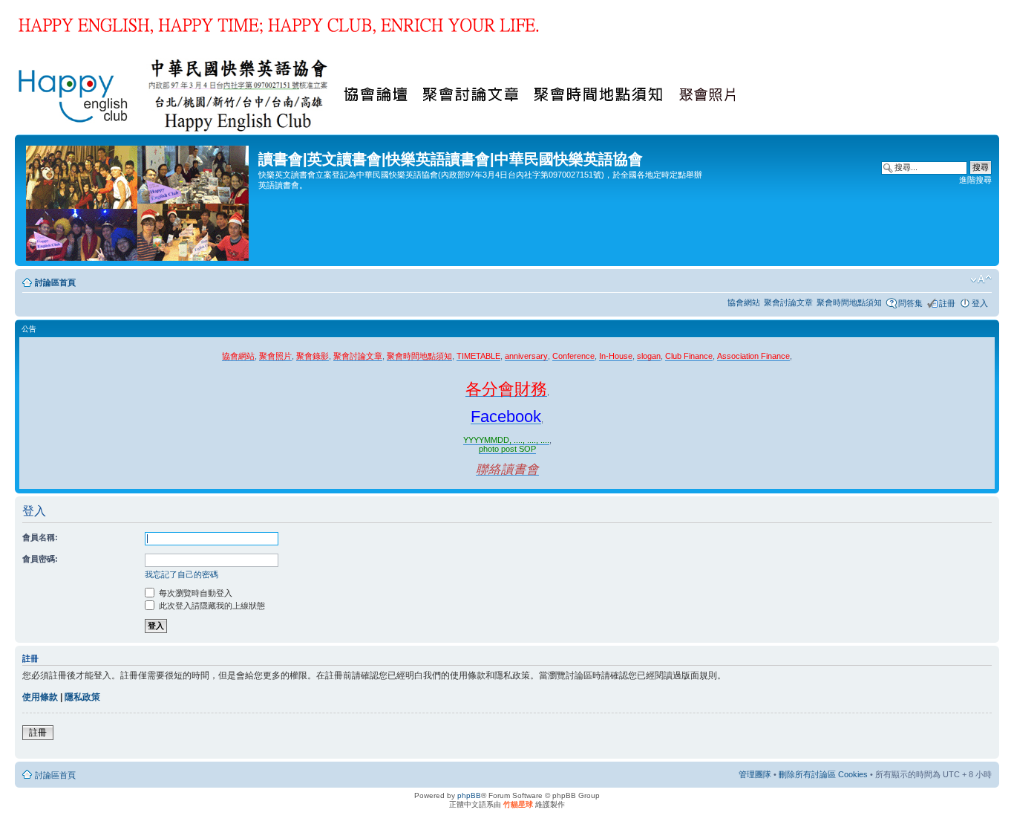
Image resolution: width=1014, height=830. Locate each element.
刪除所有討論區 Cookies (823, 774)
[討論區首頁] (138, 200)
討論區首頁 (55, 282)
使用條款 (40, 697)
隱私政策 (82, 697)
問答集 (910, 303)
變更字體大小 (981, 279)
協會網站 (743, 302)
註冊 (947, 303)
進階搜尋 (975, 179)
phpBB (469, 795)
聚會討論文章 (788, 302)
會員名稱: (40, 537)
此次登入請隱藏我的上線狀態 (211, 605)
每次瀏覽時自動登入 (194, 593)
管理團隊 (755, 774)
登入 (980, 303)
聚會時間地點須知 (849, 302)
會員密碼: (40, 558)
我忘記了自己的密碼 (181, 574)
